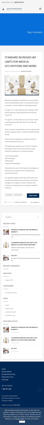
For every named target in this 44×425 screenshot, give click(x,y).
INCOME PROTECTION (8, 374)
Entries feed (9, 308)
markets (18, 194)
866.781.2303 (19, 2)
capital (9, 194)
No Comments (35, 202)
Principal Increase (21, 202)
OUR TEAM (5, 380)
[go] (38, 217)
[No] (41, 416)
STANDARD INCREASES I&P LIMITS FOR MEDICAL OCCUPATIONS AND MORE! (21, 62)
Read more (33, 196)
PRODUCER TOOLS (7, 377)
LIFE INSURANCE (7, 372)
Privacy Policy (19, 419)
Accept (22, 421)
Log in (7, 305)
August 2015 (9, 280)
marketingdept (26, 71)
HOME (4, 369)
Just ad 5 (14, 255)
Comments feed (10, 312)
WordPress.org (10, 315)
